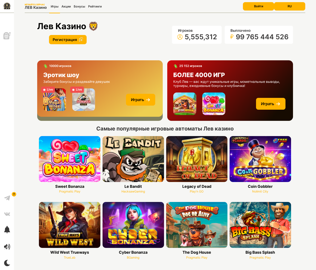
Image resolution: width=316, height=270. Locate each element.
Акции (66, 6)
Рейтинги (95, 6)
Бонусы (79, 6)
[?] (7, 196)
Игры (54, 6)
